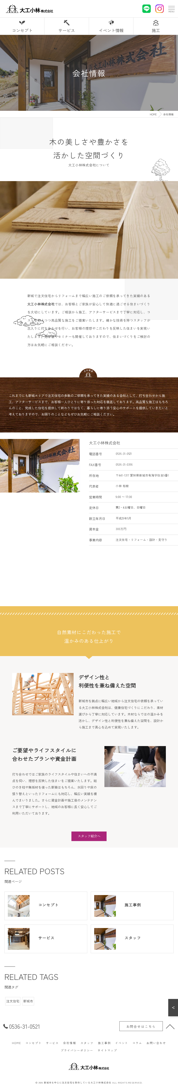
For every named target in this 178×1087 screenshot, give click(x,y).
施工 (156, 30)
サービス (66, 30)
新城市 (28, 1001)
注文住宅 (12, 1001)
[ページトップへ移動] (170, 1026)
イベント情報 (111, 30)
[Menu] (171, 8)
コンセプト (22, 30)
